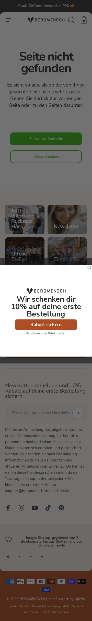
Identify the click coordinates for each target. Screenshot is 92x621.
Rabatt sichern (46, 324)
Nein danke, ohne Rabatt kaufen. (46, 333)
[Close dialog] (89, 267)
